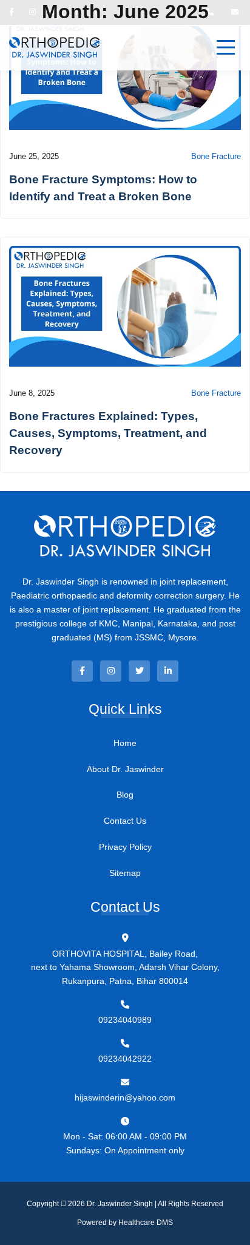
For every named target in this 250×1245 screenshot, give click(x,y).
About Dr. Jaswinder (125, 769)
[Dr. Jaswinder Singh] (54, 47)
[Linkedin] (167, 671)
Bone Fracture (216, 156)
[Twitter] (139, 671)
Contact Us (125, 821)
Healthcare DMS (145, 1222)
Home (125, 743)
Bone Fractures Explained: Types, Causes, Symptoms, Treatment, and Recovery (108, 432)
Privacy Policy (125, 847)
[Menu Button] (226, 47)
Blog (125, 794)
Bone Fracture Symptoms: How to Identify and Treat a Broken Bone (103, 187)
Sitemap (125, 873)
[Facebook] (82, 671)
